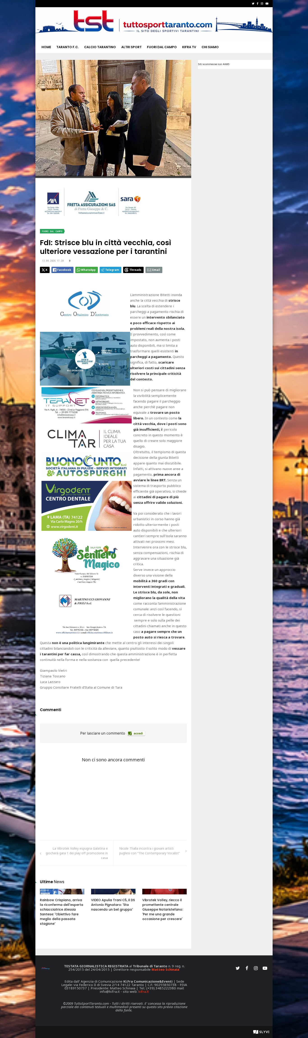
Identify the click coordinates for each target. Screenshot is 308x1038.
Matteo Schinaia (165, 969)
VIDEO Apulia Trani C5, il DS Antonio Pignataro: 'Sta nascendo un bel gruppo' (113, 905)
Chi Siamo (210, 47)
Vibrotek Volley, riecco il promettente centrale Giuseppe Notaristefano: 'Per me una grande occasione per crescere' (162, 909)
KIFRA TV (189, 47)
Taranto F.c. (67, 47)
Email (156, 270)
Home (46, 47)
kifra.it (143, 991)
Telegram (112, 270)
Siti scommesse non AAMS (214, 64)
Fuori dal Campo (162, 47)
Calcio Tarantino (100, 47)
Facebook (64, 270)
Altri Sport (131, 47)
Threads (135, 270)
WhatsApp (88, 270)
